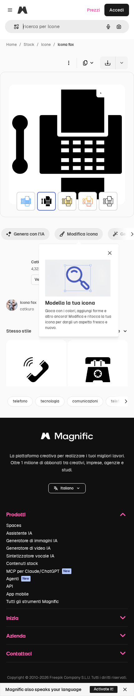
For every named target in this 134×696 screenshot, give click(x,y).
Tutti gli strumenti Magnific (32, 601)
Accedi (116, 10)
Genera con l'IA (29, 234)
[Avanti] (126, 401)
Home (11, 44)
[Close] (125, 689)
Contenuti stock (22, 563)
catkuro (27, 309)
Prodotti (16, 514)
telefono (20, 401)
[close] (109, 253)
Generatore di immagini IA (31, 540)
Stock (29, 44)
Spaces (13, 525)
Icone (46, 44)
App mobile (17, 594)
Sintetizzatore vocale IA (30, 556)
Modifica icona (82, 234)
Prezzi (93, 10)
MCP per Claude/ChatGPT (38, 571)
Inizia (12, 618)
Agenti (17, 579)
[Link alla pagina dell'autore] (11, 306)
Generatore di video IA (28, 548)
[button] (67, 488)
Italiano (67, 488)
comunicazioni (85, 401)
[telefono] (36, 370)
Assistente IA (19, 533)
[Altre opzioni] (68, 62)
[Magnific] (67, 437)
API (9, 586)
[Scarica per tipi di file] (88, 62)
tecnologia (50, 401)
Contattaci (19, 653)
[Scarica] (107, 62)
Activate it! (103, 689)
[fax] (26, 201)
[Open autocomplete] (13, 26)
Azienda (16, 635)
